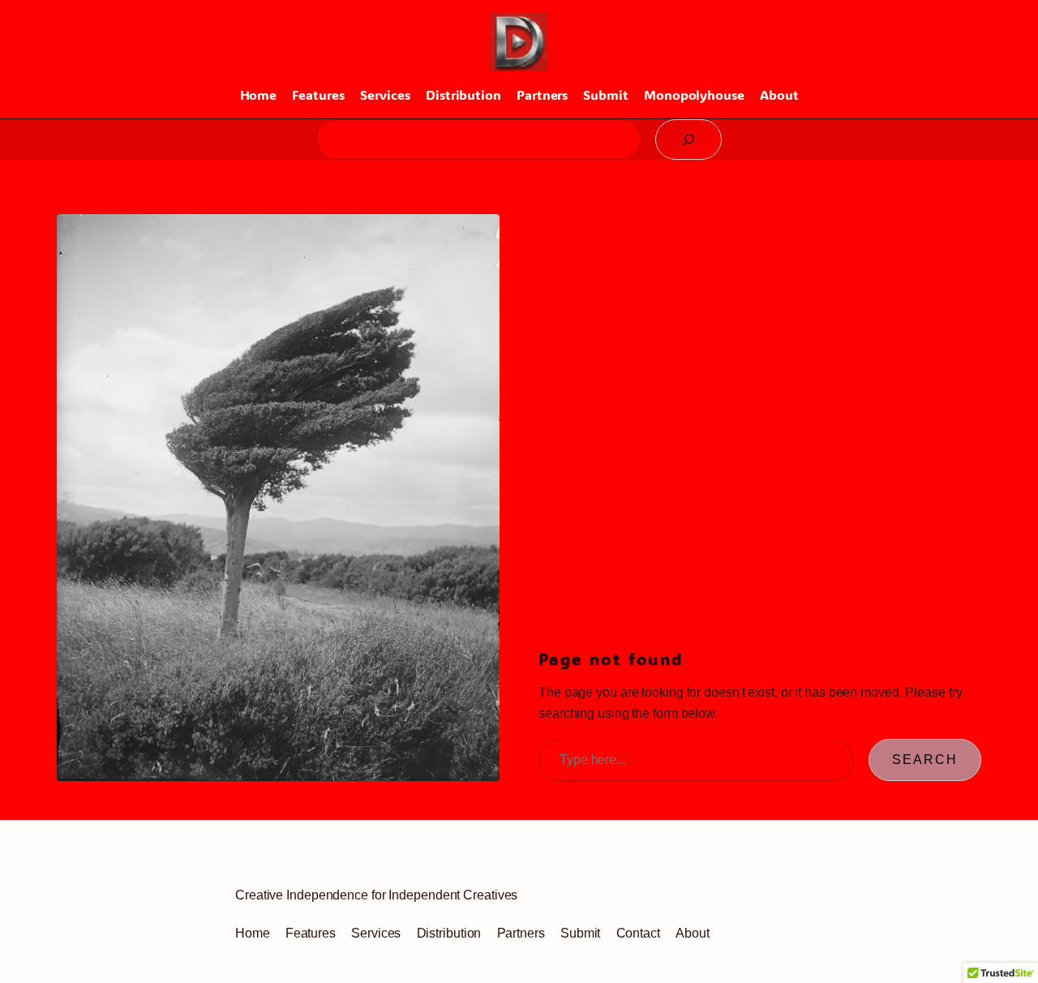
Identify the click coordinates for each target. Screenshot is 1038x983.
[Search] (688, 139)
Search (925, 759)
